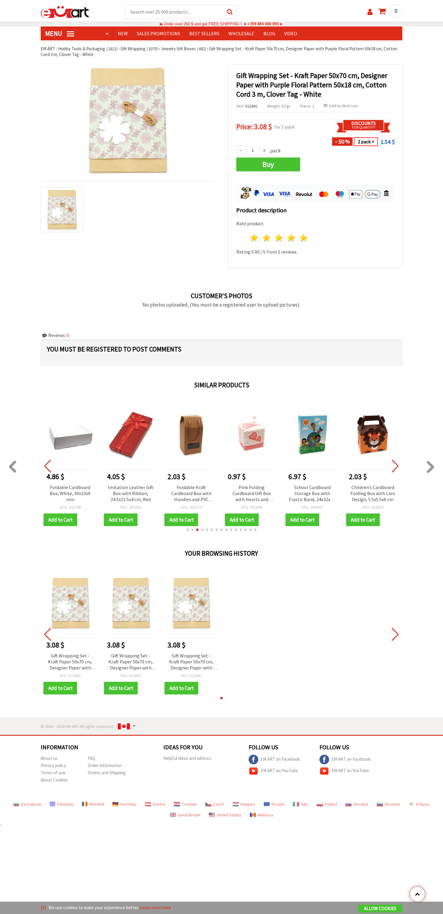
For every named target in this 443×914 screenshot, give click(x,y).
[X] (43, 907)
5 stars (303, 238)
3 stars (279, 238)
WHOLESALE (241, 33)
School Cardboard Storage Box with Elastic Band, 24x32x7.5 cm (312, 493)
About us (49, 758)
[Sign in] (369, 12)
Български (31, 804)
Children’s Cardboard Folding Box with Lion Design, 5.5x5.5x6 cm (372, 493)
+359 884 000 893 (263, 24)
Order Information (105, 765)
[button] (188, 530)
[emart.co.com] (65, 11)
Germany (128, 804)
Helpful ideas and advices (187, 758)
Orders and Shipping (107, 772)
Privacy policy (53, 765)
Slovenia (392, 804)
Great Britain (189, 815)
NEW (123, 33)
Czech (218, 804)
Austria (159, 804)
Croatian (189, 804)
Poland (331, 804)
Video (290, 33)
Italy (304, 804)
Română (97, 804)
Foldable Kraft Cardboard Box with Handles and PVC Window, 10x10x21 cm (191, 493)
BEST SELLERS (204, 33)
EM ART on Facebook (280, 759)
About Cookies (54, 780)
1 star (254, 238)
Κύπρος (423, 804)
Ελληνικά (65, 804)
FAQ (91, 758)
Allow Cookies (380, 908)
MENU (54, 33)
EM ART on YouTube (279, 770)
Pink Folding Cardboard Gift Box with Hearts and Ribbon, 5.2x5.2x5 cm (252, 493)
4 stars (291, 238)
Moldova (265, 815)
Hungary (247, 804)
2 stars (267, 238)
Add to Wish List (343, 106)
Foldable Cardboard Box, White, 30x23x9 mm (70, 493)
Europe (278, 804)
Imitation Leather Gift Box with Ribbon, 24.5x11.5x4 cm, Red (130, 493)
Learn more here (155, 907)
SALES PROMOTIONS (158, 33)
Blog (269, 33)
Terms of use (53, 772)
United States (229, 815)
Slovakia (360, 804)
